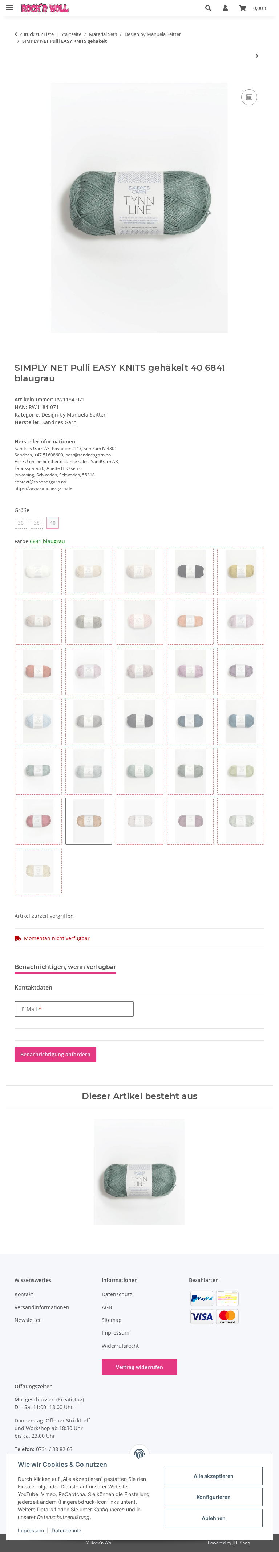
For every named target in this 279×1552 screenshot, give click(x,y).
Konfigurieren (214, 1497)
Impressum (31, 1530)
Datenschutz (67, 1530)
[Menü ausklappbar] (9, 4)
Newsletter (28, 1319)
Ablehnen (214, 1518)
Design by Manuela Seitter (73, 414)
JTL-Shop (241, 1543)
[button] (208, 8)
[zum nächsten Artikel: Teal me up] (257, 56)
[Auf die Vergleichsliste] (249, 97)
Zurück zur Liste (37, 34)
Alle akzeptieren (214, 1476)
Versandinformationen (42, 1307)
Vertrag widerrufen (139, 1367)
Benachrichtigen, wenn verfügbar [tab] (65, 966)
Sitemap (112, 1319)
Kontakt (24, 1294)
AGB (107, 1307)
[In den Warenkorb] (20, 79)
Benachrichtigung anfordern (55, 1054)
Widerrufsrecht (120, 1345)
